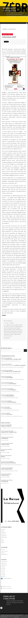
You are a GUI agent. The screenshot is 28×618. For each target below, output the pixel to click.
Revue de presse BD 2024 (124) (8, 462)
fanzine (7, 326)
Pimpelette (3, 402)
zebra (16, 325)
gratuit (11, 325)
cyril (2, 371)
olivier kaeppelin (10, 328)
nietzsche (19, 331)
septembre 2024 (4, 564)
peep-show (17, 329)
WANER (2, 540)
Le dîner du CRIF (5, 444)
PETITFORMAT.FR (4, 554)
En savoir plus (16, 617)
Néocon (3, 450)
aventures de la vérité (8, 334)
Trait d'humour (9, 377)
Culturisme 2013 (9, 37)
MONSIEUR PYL (4, 535)
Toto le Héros (4, 383)
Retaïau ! (3, 456)
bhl (15, 328)
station (8, 331)
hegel (14, 329)
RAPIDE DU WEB (4, 551)
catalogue (19, 332)
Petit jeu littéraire (10, 396)
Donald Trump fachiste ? (7, 469)
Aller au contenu (4, 1)
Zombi (2, 377)
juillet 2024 (3, 568)
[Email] (1, 608)
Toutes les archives (7, 578)
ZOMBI (2, 530)
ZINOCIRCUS (3, 532)
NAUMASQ (3, 529)
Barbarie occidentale (20, 365)
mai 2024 (3, 571)
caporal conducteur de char (7, 365)
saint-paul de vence (8, 335)
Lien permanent (9, 320)
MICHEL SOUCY (4, 537)
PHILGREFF (3, 534)
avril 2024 (3, 573)
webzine (8, 325)
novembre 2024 (4, 561)
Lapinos (3, 414)
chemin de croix (13, 331)
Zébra (2, 359)
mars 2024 (3, 574)
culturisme (15, 326)
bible (16, 332)
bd (14, 325)
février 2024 (3, 576)
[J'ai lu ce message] (26, 614)
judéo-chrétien (12, 332)
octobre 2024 (3, 563)
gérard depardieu (17, 334)
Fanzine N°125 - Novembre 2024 (13, 359)
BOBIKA (2, 542)
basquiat (10, 329)
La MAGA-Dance (5, 475)
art (7, 332)
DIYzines (2, 549)
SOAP (2, 539)
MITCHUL (3, 552)
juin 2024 (3, 569)
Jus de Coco (9, 408)
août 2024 (3, 566)
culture (11, 326)
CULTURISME (11, 323)
